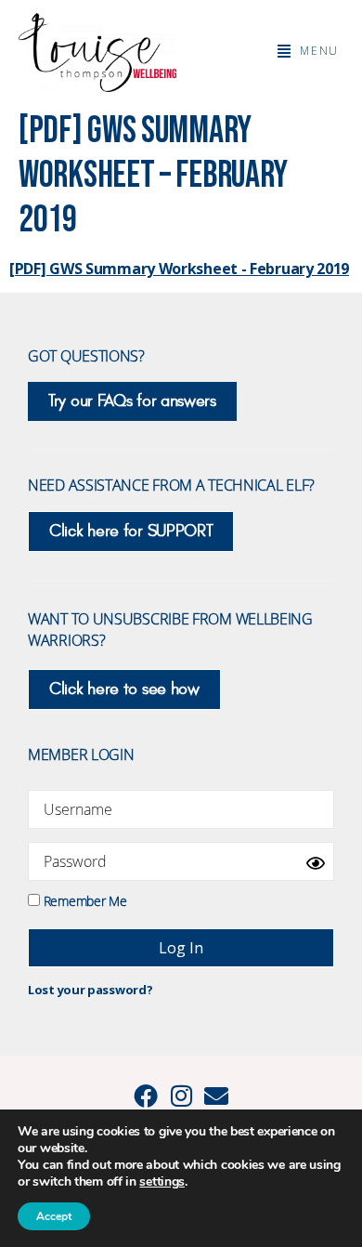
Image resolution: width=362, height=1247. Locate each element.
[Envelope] (216, 1095)
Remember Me (83, 900)
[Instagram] (181, 1095)
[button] (308, 51)
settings (162, 1182)
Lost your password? (90, 989)
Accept (53, 1216)
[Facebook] (146, 1095)
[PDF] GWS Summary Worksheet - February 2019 (179, 268)
